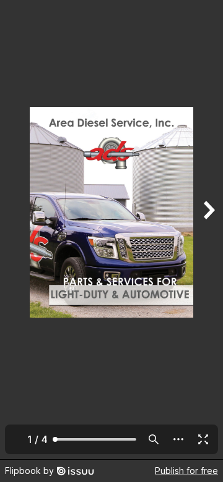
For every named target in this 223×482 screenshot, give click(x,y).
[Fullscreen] (203, 439)
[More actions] (178, 439)
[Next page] (208, 229)
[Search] (153, 439)
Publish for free (186, 470)
